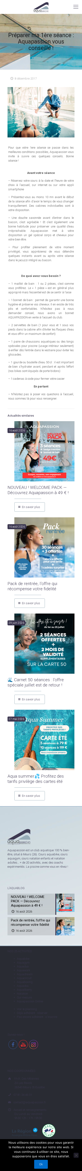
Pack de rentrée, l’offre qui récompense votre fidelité (32, 586)
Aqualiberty (24, 989)
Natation (22, 993)
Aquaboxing (25, 982)
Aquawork (23, 970)
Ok (41, 1164)
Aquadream (25, 974)
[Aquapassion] (41, 7)
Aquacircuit (24, 978)
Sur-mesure (24, 997)
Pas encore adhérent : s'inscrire (37, 1017)
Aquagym (23, 962)
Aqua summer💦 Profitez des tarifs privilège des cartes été (36, 779)
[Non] (76, 1155)
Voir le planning (27, 1009)
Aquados (23, 986)
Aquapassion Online (30, 1001)
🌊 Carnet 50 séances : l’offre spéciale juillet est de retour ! (36, 682)
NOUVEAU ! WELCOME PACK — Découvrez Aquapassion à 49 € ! (38, 490)
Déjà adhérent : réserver (32, 1013)
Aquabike (23, 958)
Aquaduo (23, 966)
